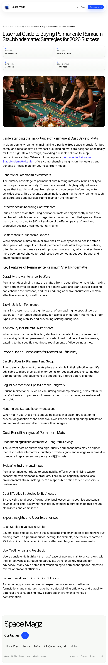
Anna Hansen (11, 53)
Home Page (12, 646)
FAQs (37, 646)
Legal (100, 656)
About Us (74, 656)
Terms (92, 656)
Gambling (20, 27)
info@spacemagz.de (55, 646)
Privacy (84, 656)
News (12, 27)
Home (5, 27)
